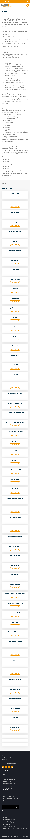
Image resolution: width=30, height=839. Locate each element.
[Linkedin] (3, 767)
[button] (27, 5)
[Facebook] (2, 1)
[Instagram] (12, 767)
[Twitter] (5, 1)
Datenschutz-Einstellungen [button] (10, 807)
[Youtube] (8, 1)
